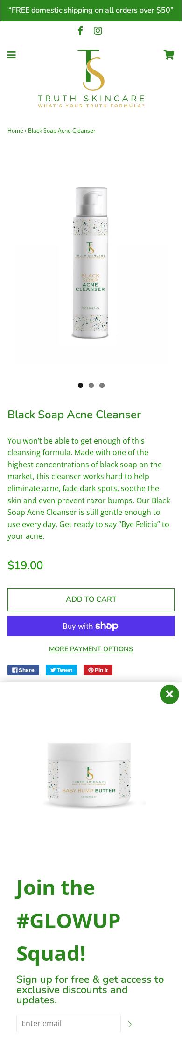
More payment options (91, 649)
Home (15, 130)
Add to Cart (91, 599)
